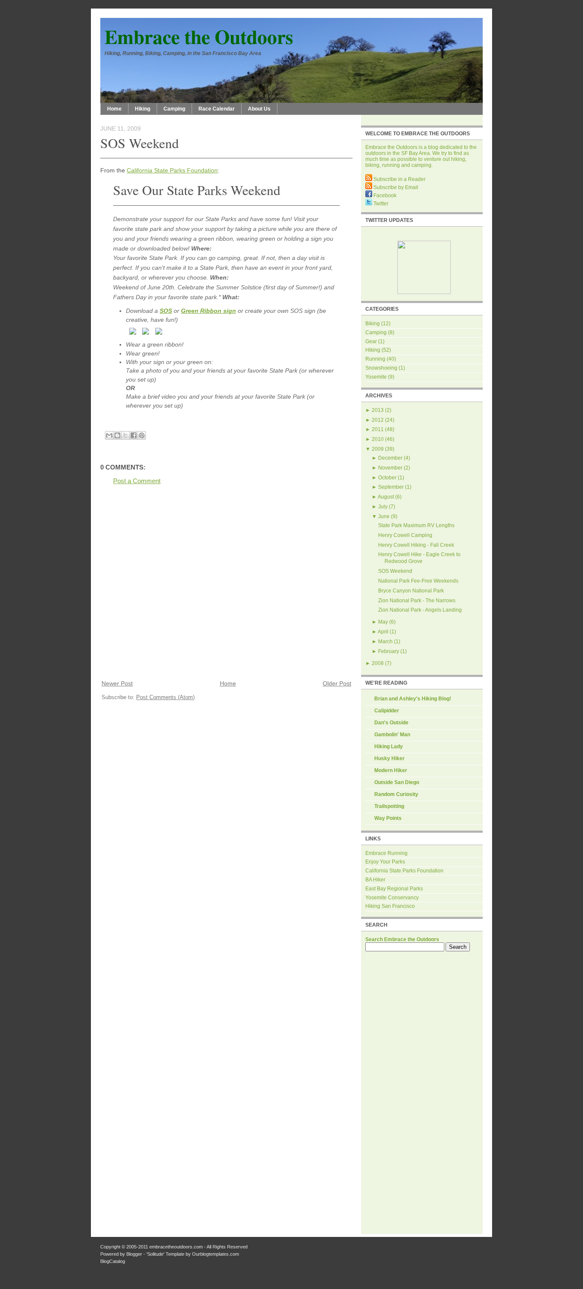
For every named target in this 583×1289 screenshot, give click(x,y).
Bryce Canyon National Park (411, 591)
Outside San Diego (396, 782)
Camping (174, 109)
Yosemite (376, 377)
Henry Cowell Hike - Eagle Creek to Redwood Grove (419, 557)
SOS (166, 311)
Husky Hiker (389, 758)
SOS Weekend (139, 143)
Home (114, 109)
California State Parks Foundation (172, 170)
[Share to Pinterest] (141, 435)
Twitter (380, 204)
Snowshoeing (381, 368)
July (383, 507)
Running (375, 359)
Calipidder (386, 711)
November (390, 468)
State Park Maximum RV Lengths (416, 525)
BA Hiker (375, 880)
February (388, 651)
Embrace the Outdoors (199, 36)
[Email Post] (101, 426)
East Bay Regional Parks (394, 889)
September (391, 487)
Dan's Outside (391, 723)
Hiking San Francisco (390, 906)
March (385, 641)
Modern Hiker (390, 770)
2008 (378, 663)
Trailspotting (389, 806)
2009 (378, 449)
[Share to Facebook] (133, 435)
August (386, 497)
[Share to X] (125, 435)
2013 (378, 410)
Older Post (337, 683)
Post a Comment (136, 480)
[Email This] (109, 435)
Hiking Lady (388, 746)
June (384, 516)
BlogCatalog (112, 1261)
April (383, 632)
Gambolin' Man (392, 735)
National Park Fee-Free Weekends (418, 581)
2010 (378, 439)
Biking (372, 324)
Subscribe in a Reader (399, 179)
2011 (378, 429)
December (390, 458)
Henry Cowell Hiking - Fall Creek (416, 545)
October (387, 478)
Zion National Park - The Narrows (416, 601)
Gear (371, 341)
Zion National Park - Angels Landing (420, 610)
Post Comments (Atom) (165, 697)
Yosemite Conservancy (392, 898)
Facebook (384, 195)
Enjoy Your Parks (385, 862)
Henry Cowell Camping (405, 535)
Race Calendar (216, 109)
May (383, 622)
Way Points (388, 818)
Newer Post (117, 683)
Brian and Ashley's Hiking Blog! (412, 699)
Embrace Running (386, 853)
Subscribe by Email (395, 187)
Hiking (142, 109)
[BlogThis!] (117, 435)
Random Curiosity (396, 794)
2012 (378, 420)
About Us (259, 109)
